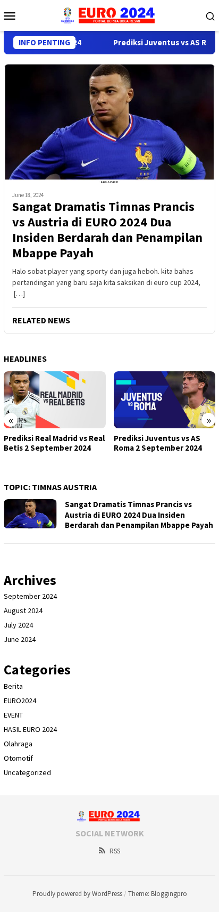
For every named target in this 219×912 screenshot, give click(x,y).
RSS (115, 851)
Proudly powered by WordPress (77, 893)
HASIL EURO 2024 (30, 729)
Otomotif (18, 758)
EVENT (13, 715)
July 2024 (18, 625)
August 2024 (23, 610)
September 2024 (30, 596)
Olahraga (18, 743)
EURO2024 (20, 700)
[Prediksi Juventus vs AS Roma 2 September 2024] (165, 399)
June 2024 (20, 639)
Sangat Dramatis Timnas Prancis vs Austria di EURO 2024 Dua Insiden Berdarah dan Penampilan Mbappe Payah (107, 229)
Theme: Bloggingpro (157, 893)
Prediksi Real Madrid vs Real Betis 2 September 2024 (54, 443)
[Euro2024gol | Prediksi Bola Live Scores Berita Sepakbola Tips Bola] (110, 14)
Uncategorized (27, 772)
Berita (13, 686)
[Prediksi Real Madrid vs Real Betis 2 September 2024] (55, 399)
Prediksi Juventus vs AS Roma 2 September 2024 (158, 443)
